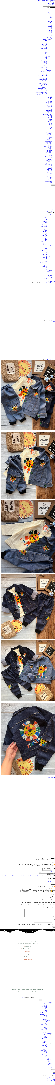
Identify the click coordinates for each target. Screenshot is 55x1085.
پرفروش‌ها (44, 41)
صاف (51, 871)
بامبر (51, 18)
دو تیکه (50, 127)
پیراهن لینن (49, 105)
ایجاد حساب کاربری (50, 1077)
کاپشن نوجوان (44, 90)
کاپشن (50, 157)
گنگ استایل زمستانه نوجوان (41, 92)
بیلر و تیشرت (49, 32)
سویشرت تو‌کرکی (48, 141)
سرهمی (45, 49)
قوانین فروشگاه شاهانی (26, 954)
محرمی (50, 174)
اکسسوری (50, 9)
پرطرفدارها (49, 36)
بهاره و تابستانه (46, 39)
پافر (51, 34)
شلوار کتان (49, 147)
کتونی (51, 165)
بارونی (51, 17)
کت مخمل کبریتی (48, 164)
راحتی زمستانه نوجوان (42, 88)
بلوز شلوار (44, 257)
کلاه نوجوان (49, 172)
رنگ (54, 868)
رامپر (51, 129)
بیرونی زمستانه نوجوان (42, 85)
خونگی (50, 123)
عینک (48, 10)
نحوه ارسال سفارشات (26, 956)
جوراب (50, 120)
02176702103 (26, 940)
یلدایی (51, 182)
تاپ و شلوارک (49, 107)
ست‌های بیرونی (43, 48)
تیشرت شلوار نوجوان (47, 114)
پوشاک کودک (49, 37)
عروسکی (50, 155)
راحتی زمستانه (43, 262)
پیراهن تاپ (50, 98)
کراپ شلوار (49, 167)
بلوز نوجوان (44, 84)
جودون (50, 119)
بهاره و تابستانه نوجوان (45, 71)
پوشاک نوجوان (49, 70)
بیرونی (50, 25)
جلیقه (51, 116)
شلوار (45, 50)
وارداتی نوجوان (43, 80)
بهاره (51, 22)
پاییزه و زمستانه (46, 56)
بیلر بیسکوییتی (49, 28)
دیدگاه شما (52, 916)
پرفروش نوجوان (43, 74)
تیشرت (45, 43)
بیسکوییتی (50, 26)
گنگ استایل (44, 254)
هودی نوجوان (44, 93)
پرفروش (45, 249)
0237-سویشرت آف (50, 359)
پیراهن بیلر (50, 97)
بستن (54, 1070)
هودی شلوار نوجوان (48, 181)
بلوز (51, 19)
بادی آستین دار (49, 14)
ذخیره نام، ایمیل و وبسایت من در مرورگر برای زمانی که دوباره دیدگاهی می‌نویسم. (35, 924)
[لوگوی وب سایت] (46, 195)
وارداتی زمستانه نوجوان (41, 94)
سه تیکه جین (49, 138)
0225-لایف (52, 320)
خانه (54, 282)
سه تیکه (50, 137)
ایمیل (53, 921)
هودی (51, 178)
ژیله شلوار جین (49, 132)
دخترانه (50, 124)
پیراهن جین (49, 99)
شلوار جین (50, 145)
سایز (54, 870)
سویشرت (45, 62)
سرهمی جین (49, 136)
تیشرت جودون (49, 110)
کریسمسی (50, 168)
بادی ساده (50, 16)
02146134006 (20, 940)
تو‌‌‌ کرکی (50, 108)
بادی (46, 40)
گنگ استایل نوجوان (43, 79)
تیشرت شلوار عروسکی (47, 112)
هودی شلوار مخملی (48, 179)
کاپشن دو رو (49, 159)
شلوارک (45, 52)
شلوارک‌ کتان (49, 151)
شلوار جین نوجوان (48, 146)
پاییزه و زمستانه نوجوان (44, 81)
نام (54, 919)
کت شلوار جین (49, 163)
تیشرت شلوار (49, 111)
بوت (51, 23)
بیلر (51, 27)
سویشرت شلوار (48, 142)
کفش (48, 12)
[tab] (50, 880)
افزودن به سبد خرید (50, 874)
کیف (51, 173)
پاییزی (51, 35)
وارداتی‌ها (45, 54)
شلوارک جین (49, 150)
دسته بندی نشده (48, 125)
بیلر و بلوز (50, 31)
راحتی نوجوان (44, 77)
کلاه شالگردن (49, 170)
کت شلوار (50, 161)
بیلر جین (50, 30)
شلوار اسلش (49, 143)
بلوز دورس (49, 21)
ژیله (51, 130)
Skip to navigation (42, 0)
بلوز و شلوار (44, 58)
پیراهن (51, 96)
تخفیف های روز (51, 281)
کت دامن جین (49, 160)
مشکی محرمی (49, 176)
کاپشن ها (45, 65)
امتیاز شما (52, 907)
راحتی (45, 47)
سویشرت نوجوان (43, 89)
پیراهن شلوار (49, 101)
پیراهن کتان (49, 103)
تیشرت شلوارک (43, 44)
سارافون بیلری (49, 134)
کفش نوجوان (49, 169)
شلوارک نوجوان (48, 152)
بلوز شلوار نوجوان (43, 83)
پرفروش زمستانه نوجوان (41, 87)
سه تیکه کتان (49, 139)
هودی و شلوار (44, 67)
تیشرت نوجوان (43, 76)
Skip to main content (50, 0)
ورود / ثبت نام (49, 1066)
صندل (51, 154)
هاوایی (51, 177)
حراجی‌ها (45, 45)
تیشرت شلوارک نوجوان (42, 75)
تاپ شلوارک (49, 106)
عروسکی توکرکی (48, 156)
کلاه (49, 13)
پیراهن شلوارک (49, 102)
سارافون (50, 133)
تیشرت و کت (49, 115)
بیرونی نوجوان (44, 72)
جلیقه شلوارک (49, 117)
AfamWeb (23, 997)
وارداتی (45, 268)
